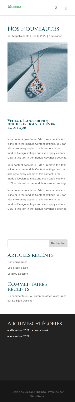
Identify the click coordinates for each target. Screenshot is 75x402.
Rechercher (58, 243)
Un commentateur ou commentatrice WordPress (37, 295)
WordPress (37, 396)
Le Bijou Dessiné (18, 273)
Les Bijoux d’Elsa (18, 267)
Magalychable (20, 35)
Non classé (55, 35)
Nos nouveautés (17, 261)
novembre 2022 (19, 336)
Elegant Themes (35, 391)
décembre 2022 (19, 330)
